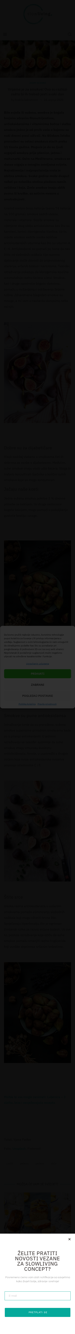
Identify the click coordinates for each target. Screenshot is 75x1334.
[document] (37, 667)
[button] (69, 1239)
